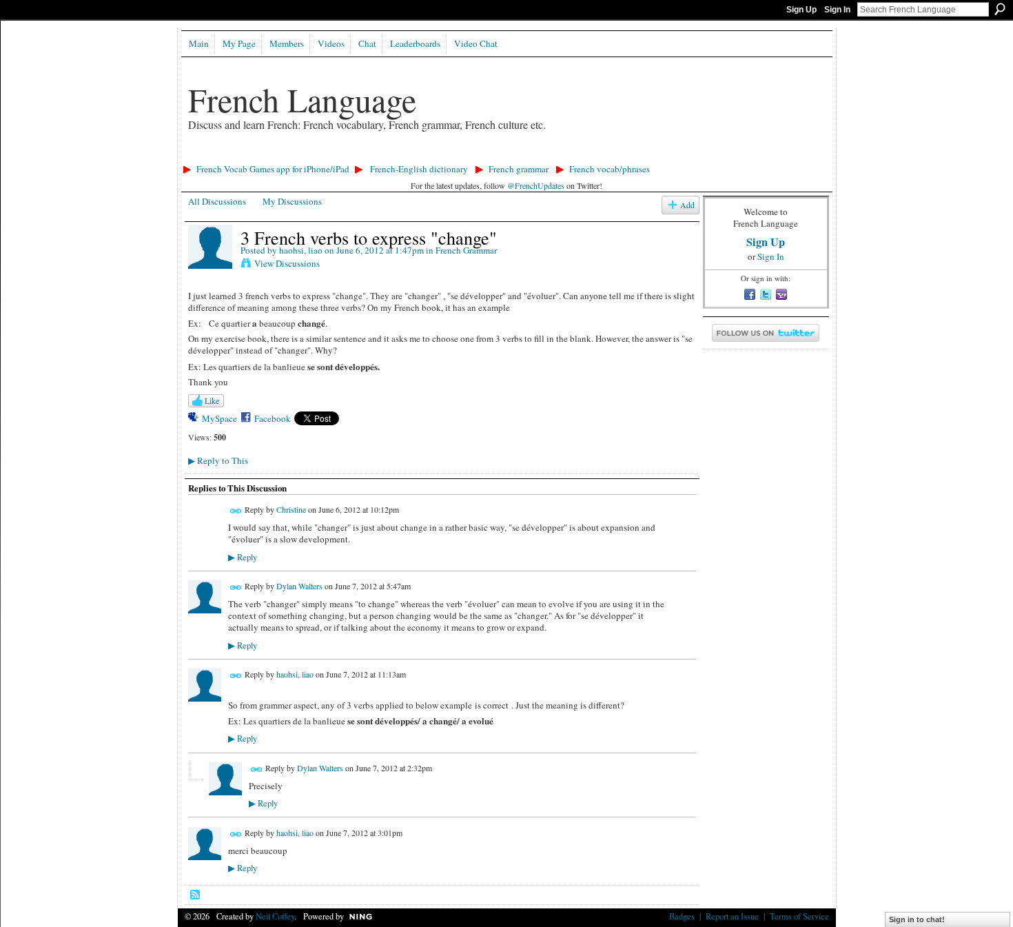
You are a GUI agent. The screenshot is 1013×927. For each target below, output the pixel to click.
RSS (196, 895)
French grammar (519, 169)
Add (687, 205)
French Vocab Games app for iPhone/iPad (272, 169)
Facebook (272, 418)
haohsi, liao (301, 250)
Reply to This (218, 460)
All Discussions (217, 201)
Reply (242, 557)
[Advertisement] (428, 155)
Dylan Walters (299, 586)
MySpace (219, 418)
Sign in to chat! (917, 919)
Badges (682, 915)
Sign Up (801, 9)
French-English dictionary (419, 169)
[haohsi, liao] (210, 266)
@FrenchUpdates (535, 185)
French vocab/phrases (609, 169)
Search (999, 9)
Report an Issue (732, 915)
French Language (302, 99)
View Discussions (287, 263)
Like (212, 400)
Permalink (236, 511)
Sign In (837, 9)
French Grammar (466, 250)
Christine (291, 510)
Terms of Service (799, 915)
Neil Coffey (275, 915)
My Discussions (292, 201)
